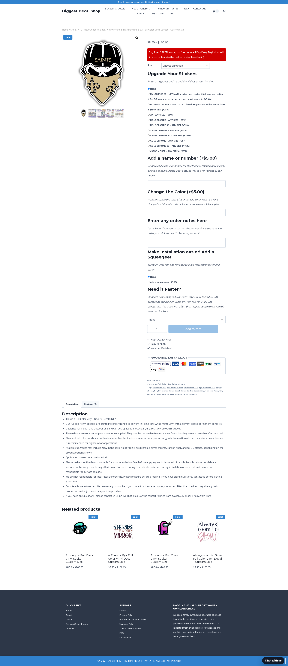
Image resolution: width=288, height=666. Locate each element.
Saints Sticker (187, 391)
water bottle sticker (165, 394)
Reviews (70, 628)
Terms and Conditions (130, 628)
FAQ (186, 8)
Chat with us (273, 660)
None (153, 88)
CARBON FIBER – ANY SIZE (168, 151)
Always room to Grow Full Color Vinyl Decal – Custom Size (207, 559)
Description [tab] (72, 404)
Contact (70, 619)
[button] (137, 38)
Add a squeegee (163, 282)
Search (122, 610)
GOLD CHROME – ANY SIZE (168, 140)
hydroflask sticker (207, 387)
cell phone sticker (175, 387)
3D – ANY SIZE (161, 114)
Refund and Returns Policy (133, 619)
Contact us (199, 8)
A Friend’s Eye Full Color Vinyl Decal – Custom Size (120, 559)
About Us (142, 13)
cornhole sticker (191, 387)
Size (149, 65)
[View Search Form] (223, 11)
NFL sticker (163, 391)
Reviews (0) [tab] (90, 404)
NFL (172, 13)
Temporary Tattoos (168, 8)
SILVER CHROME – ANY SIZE (168, 130)
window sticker (182, 394)
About (69, 614)
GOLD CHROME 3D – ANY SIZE (170, 145)
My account (159, 13)
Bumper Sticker (159, 387)
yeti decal (193, 394)
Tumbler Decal (211, 391)
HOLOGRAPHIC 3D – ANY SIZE (169, 125)
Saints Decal (174, 391)
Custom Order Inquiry (77, 623)
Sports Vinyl (199, 391)
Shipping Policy (127, 623)
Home (69, 610)
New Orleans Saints (176, 384)
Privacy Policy (126, 614)
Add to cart (193, 329)
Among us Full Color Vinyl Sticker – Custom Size (79, 559)
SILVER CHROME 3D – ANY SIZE (170, 135)
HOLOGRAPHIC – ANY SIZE (168, 120)
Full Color (162, 384)
